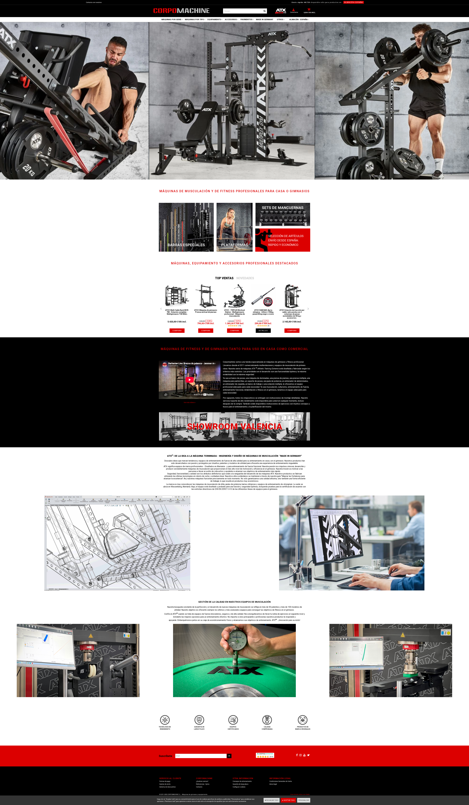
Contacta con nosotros (94, 2)
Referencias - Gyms (202, 784)
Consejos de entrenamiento (242, 781)
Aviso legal (273, 784)
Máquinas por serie (171, 19)
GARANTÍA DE (199, 727)
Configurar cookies (239, 787)
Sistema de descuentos (167, 787)
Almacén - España (298, 19)
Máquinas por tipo (194, 19)
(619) (271, 757)
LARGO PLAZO (199, 729)
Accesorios (231, 19)
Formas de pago (164, 781)
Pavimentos (246, 19)
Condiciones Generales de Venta (280, 781)
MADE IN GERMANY (264, 19)
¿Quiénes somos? (202, 781)
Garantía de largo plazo (240, 784)
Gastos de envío (164, 784)
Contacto (199, 787)
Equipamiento (214, 19)
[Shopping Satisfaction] (265, 754)
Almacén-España (353, 2)
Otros (280, 19)
